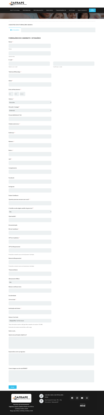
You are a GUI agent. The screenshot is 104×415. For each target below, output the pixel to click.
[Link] (18, 3)
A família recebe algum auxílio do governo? (21, 208)
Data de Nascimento (15, 89)
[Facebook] (72, 398)
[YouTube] (82, 398)
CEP (10, 159)
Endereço (12, 132)
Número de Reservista (15, 286)
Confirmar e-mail (57, 66)
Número (11, 141)
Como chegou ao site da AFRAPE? (18, 368)
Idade (11, 80)
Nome (11, 41)
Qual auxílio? (12, 216)
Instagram (11, 186)
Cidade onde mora (14, 124)
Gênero (11, 99)
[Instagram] (77, 398)
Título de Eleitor (13, 270)
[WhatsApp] (87, 398)
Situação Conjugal (14, 107)
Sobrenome (12, 56)
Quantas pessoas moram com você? (19, 199)
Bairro (11, 150)
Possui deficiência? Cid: (15, 115)
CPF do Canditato (14, 237)
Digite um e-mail (13, 66)
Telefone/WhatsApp (15, 71)
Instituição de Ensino (15, 308)
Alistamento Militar (14, 278)
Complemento (13, 168)
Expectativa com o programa (17, 351)
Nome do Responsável (15, 258)
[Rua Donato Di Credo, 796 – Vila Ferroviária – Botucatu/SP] (42, 401)
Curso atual (12, 299)
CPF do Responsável (14, 246)
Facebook (11, 177)
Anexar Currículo (13, 317)
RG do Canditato (14, 229)
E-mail (11, 59)
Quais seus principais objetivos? (18, 335)
